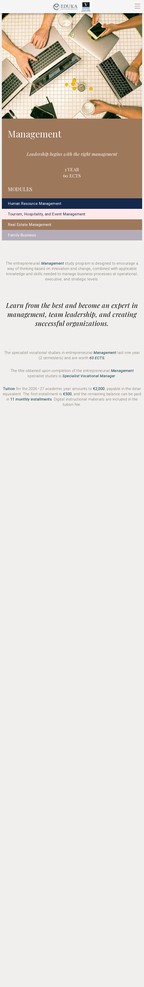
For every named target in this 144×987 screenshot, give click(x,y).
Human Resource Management (35, 203)
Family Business (22, 235)
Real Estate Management (30, 224)
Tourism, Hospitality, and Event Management (47, 214)
